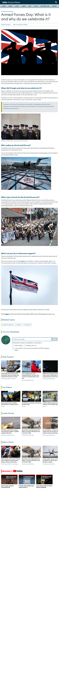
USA (54, 464)
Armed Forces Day (7, 11)
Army (24, 6)
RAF (30, 6)
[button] (56, 1)
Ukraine (12, 435)
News (10, 6)
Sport (54, 6)
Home (4, 6)
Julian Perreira (5, 25)
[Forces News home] (11, 2)
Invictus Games (14, 464)
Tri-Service (27, 324)
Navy (17, 6)
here (7, 314)
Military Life (45, 6)
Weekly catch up (31, 345)
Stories (19, 324)
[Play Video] (10, 396)
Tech (36, 6)
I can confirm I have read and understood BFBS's (32, 349)
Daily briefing (19, 345)
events (23, 261)
